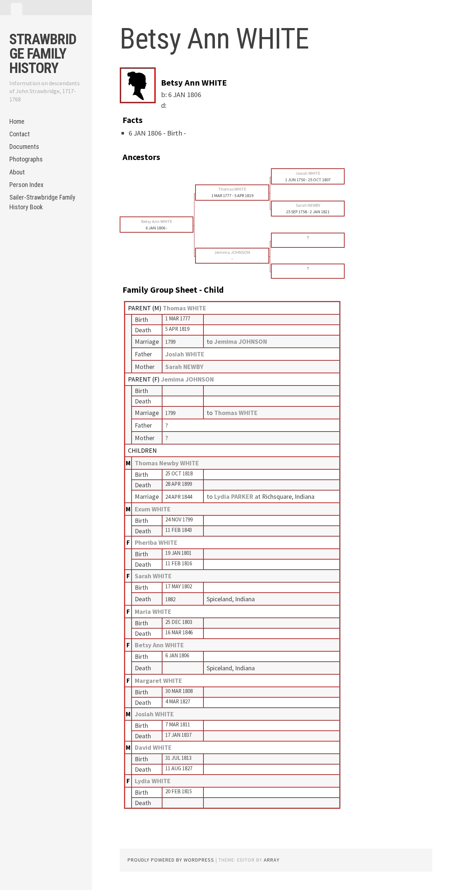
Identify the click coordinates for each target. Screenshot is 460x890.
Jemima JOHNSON (187, 379)
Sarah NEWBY (184, 366)
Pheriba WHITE (156, 542)
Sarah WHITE (153, 576)
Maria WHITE (153, 611)
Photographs (26, 159)
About (17, 172)
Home (16, 121)
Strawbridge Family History (42, 54)
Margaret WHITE (158, 680)
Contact (19, 134)
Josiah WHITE (184, 354)
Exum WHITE (153, 509)
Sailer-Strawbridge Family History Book (42, 202)
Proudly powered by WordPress (171, 860)
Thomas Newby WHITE (167, 463)
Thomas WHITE (184, 308)
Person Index (26, 184)
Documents (24, 146)
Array (272, 860)
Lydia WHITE (153, 781)
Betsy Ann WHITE (159, 645)
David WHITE (153, 747)
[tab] (16, 9)
